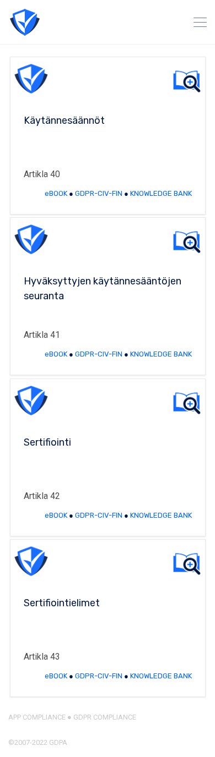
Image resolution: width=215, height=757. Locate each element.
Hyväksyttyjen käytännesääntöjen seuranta (102, 288)
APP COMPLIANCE (37, 717)
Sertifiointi (47, 442)
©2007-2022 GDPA (37, 742)
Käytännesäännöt (64, 120)
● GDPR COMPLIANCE (101, 717)
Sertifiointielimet (62, 603)
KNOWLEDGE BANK (161, 193)
